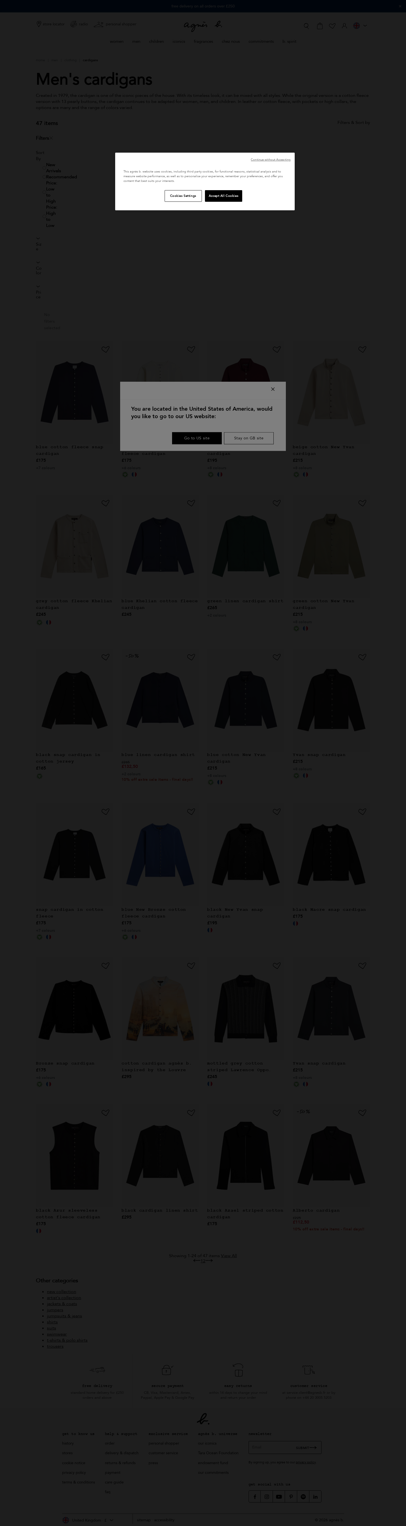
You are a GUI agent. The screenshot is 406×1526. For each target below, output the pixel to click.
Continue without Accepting (271, 160)
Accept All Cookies (223, 196)
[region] (205, 181)
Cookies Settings (183, 196)
